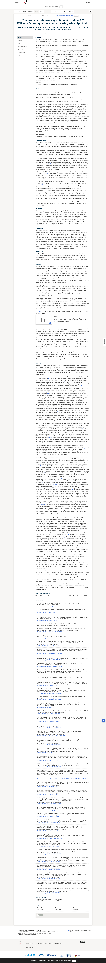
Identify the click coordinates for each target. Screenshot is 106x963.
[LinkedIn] (29, 947)
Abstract (54, 11)
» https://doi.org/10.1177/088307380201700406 (49, 631)
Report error (104, 342)
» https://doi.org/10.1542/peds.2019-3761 (48, 760)
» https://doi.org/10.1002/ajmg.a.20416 (47, 830)
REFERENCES (20, 49)
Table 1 (39, 311)
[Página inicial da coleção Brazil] (19, 944)
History (19, 55)
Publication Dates (22, 52)
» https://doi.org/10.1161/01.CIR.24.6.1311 (48, 638)
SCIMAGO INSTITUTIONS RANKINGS (57, 33)
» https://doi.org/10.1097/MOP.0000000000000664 (50, 713)
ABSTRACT (20, 37)
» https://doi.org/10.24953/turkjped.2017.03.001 (49, 666)
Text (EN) (62, 11)
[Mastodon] (27, 947)
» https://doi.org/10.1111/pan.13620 (46, 612)
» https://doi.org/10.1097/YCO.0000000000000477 (50, 838)
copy (76, 15)
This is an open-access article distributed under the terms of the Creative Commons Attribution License (66, 915)
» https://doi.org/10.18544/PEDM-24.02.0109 (48, 794)
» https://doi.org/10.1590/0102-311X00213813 (49, 766)
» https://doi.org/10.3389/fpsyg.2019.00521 (48, 822)
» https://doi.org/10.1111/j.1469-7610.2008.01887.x (50, 693)
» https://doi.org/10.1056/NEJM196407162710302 (50, 653)
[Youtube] (32, 947)
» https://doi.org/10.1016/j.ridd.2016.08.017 (48, 869)
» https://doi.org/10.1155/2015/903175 (47, 620)
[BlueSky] (26, 947)
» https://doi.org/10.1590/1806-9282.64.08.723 (49, 744)
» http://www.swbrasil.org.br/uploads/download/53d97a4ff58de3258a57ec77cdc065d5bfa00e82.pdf (63, 778)
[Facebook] (30, 947)
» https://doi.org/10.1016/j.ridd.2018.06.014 (48, 878)
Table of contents (22, 11)
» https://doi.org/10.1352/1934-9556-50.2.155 (49, 854)
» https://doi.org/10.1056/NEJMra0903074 (48, 606)
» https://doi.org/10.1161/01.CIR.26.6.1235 (48, 645)
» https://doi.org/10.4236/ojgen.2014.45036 (48, 674)
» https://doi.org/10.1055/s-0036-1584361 (48, 721)
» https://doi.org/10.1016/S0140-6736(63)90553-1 (50, 660)
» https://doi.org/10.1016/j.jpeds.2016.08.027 (48, 786)
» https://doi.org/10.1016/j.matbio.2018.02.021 (49, 727)
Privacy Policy (68, 960)
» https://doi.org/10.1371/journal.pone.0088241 (49, 861)
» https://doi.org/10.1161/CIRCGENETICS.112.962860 (51, 735)
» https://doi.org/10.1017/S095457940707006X (49, 699)
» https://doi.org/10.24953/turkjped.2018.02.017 (49, 803)
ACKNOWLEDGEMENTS (22, 46)
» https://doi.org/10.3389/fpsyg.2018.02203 (48, 685)
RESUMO (20, 40)
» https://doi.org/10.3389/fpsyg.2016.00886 (48, 816)
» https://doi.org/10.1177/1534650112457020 (49, 893)
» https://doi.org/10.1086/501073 (45, 752)
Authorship (43, 33)
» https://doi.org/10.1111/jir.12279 (46, 707)
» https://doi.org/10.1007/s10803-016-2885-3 (48, 846)
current (36, 11)
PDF (70, 11)
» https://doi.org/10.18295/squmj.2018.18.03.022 (49, 810)
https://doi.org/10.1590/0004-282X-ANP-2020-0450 (61, 15)
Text (19, 43)
